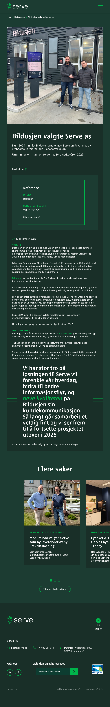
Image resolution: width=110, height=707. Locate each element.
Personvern (13, 689)
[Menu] (99, 7)
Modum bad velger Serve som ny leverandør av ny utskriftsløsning (49, 542)
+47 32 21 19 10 (46, 647)
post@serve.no (19, 647)
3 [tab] (59, 580)
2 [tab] (55, 580)
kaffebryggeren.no (66, 689)
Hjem (9, 17)
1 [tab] (51, 580)
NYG (97, 689)
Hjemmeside (30, 217)
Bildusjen (17, 278)
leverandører (65, 333)
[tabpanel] (52, 522)
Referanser (20, 17)
